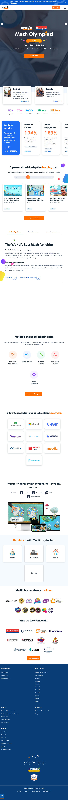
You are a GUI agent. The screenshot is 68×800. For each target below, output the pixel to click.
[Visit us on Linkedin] (39, 763)
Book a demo (5, 740)
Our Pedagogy (5, 719)
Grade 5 (37, 690)
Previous (2, 24)
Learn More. (14, 3)
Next (66, 24)
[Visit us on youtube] (43, 763)
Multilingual (4, 717)
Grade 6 (37, 693)
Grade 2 (37, 681)
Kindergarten (39, 675)
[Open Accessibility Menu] (2, 796)
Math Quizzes (5, 722)
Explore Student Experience (27, 277)
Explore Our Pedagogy (33, 394)
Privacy (19, 791)
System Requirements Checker (9, 714)
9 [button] (51, 177)
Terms (26, 791)
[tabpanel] (34, 48)
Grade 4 (37, 687)
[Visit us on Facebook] (25, 763)
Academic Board (6, 749)
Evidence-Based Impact (42, 711)
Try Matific (56, 7)
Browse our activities (41, 672)
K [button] (16, 177)
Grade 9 (37, 701)
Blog (36, 714)
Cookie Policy (36, 791)
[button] (15, 232)
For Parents (4, 675)
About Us (4, 732)
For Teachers (4, 672)
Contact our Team (6, 743)
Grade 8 (37, 698)
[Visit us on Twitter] (34, 763)
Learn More (8, 277)
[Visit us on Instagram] (29, 763)
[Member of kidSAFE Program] (34, 769)
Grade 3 (37, 684)
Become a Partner (33, 658)
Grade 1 (37, 678)
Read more (13, 151)
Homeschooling (5, 678)
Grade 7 (37, 696)
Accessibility (47, 791)
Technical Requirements (8, 711)
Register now (34, 55)
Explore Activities (34, 218)
